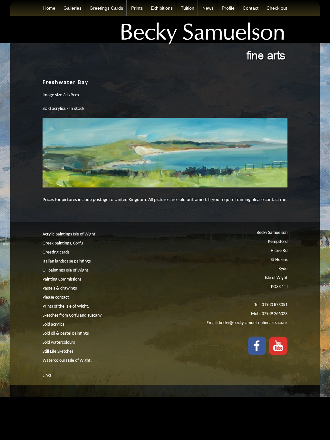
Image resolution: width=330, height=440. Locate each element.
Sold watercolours (59, 342)
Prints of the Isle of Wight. (66, 306)
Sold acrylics (53, 324)
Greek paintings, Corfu (63, 243)
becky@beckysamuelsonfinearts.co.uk (253, 322)
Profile (228, 8)
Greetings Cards (106, 8)
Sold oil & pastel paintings (66, 333)
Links (47, 375)
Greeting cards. (57, 252)
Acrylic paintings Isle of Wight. (70, 234)
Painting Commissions (62, 279)
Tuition (187, 8)
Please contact (56, 297)
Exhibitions (162, 8)
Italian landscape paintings (67, 261)
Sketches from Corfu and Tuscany (72, 315)
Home (49, 8)
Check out (277, 8)
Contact (250, 8)
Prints (137, 8)
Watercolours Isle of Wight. (67, 360)
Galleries (72, 8)
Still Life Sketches (58, 351)
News (208, 8)
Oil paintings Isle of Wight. (66, 270)
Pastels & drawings (60, 288)
